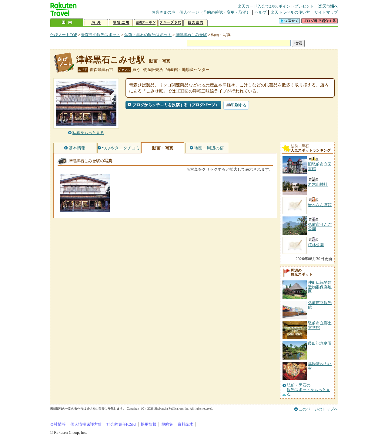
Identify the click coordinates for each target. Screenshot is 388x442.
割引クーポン (146, 22)
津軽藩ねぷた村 (320, 365)
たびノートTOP (63, 34)
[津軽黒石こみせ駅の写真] (85, 209)
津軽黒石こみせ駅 (191, 34)
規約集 (167, 424)
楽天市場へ (328, 6)
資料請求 (185, 424)
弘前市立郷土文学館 (320, 325)
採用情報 (148, 424)
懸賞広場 (121, 22)
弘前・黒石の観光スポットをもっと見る (308, 389)
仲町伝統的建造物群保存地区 (320, 286)
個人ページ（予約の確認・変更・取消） (214, 12)
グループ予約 (171, 22)
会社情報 (58, 424)
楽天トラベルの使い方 (290, 12)
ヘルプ (260, 12)
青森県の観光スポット (100, 34)
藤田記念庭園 (320, 343)
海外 (96, 22)
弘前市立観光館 (320, 304)
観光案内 (195, 22)
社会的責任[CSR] (121, 424)
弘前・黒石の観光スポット (148, 34)
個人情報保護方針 (86, 424)
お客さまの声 (163, 12)
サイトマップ (326, 12)
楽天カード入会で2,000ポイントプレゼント (276, 6)
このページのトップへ (318, 409)
